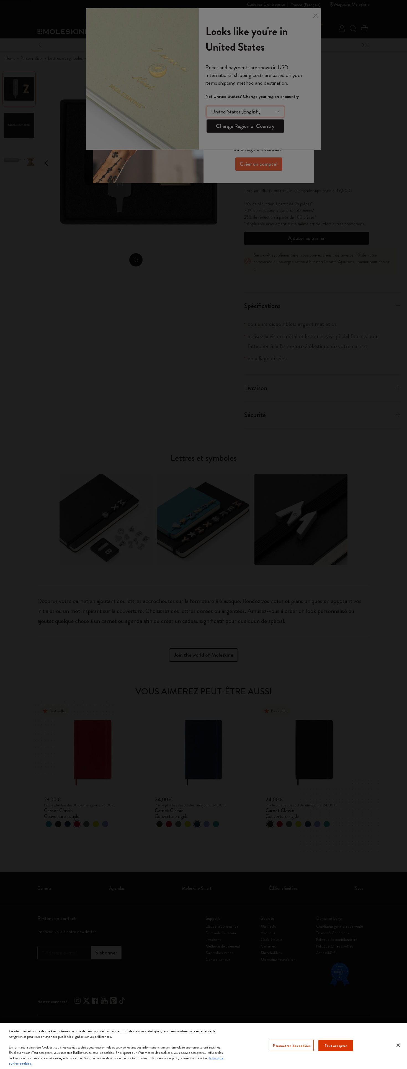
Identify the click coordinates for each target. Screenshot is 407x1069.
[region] (203, 1046)
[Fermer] (398, 1045)
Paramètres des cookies (292, 1045)
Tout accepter (335, 1045)
